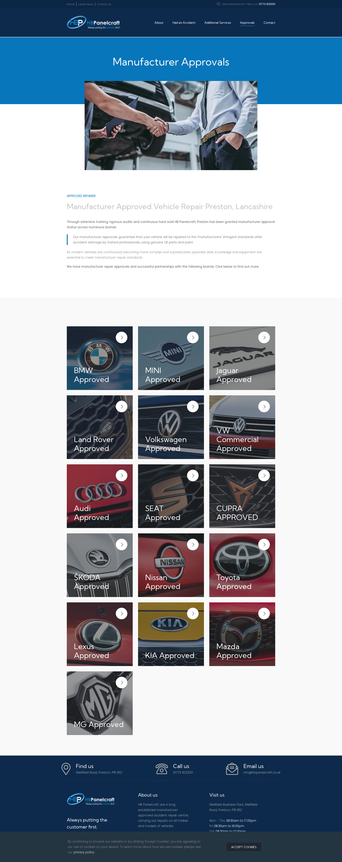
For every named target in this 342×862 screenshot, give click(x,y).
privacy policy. (84, 852)
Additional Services (217, 22)
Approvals (247, 22)
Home (70, 4)
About (158, 22)
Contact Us (104, 4)
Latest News (85, 4)
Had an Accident (183, 22)
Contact (269, 22)
